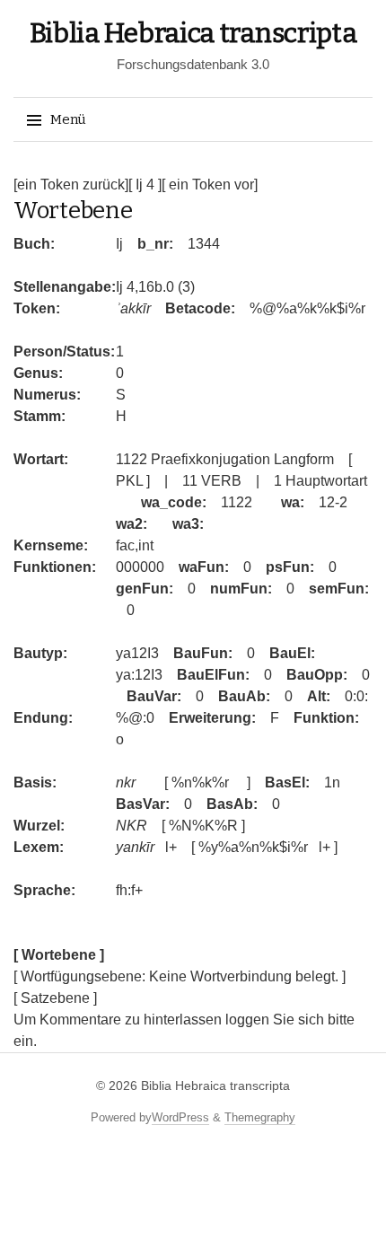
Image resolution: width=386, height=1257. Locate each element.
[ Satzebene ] (55, 998)
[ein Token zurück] (70, 184)
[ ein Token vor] (210, 184)
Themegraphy (259, 1117)
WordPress (180, 1117)
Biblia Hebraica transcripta (193, 33)
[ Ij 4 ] (145, 184)
